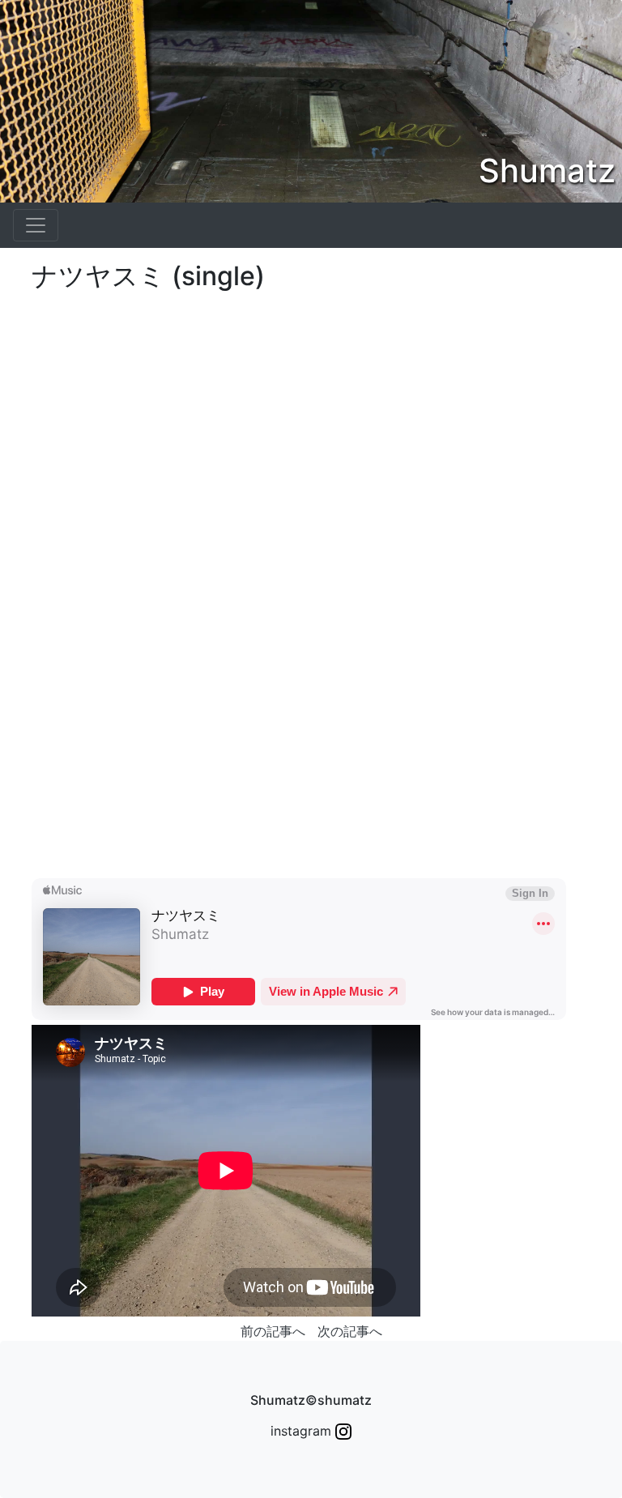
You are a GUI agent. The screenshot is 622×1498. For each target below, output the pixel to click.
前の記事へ (273, 1331)
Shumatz (547, 170)
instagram (303, 1431)
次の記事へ (349, 1331)
